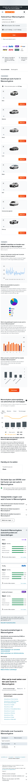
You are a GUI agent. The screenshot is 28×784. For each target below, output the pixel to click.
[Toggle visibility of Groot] (11, 313)
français (17, 8)
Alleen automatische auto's (9, 39)
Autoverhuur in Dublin (9, 704)
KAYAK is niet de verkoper (8, 774)
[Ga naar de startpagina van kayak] (9, 12)
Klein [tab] (3, 411)
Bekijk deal (22, 104)
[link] (14, 390)
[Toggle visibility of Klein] (11, 310)
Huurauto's (11, 757)
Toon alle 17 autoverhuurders (8, 622)
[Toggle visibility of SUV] (11, 315)
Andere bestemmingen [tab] (9, 688)
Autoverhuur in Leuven (9, 711)
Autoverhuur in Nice (8, 715)
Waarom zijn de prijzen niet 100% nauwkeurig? (10, 779)
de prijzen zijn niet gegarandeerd (8, 769)
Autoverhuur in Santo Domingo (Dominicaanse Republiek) (11, 702)
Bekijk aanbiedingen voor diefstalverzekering (12, 653)
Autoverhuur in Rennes (9, 713)
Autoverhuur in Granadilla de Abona (12, 709)
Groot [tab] (14, 411)
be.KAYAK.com (4, 757)
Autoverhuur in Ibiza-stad (10, 719)
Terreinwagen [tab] (22, 411)
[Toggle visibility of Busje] (11, 317)
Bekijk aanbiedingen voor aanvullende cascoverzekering (10, 650)
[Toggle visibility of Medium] (11, 308)
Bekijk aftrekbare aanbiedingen (9, 669)
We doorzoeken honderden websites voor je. (13, 776)
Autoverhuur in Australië (20, 757)
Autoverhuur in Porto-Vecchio (11, 699)
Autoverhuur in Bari (8, 706)
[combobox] (7, 19)
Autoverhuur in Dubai (9, 717)
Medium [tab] (9, 411)
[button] (26, 7)
